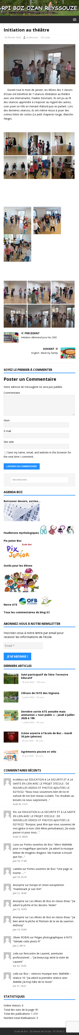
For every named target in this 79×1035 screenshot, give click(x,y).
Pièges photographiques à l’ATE (53, 937)
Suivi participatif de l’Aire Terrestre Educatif (44, 676)
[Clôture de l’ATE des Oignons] (11, 700)
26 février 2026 (13, 37)
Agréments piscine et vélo (38, 751)
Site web (9, 442)
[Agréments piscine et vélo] (11, 759)
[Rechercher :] (39, 480)
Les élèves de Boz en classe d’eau (49, 901)
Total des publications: (17, 1013)
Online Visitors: (13, 1005)
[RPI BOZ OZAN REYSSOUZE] (39, 13)
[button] (74, 19)
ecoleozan (32, 37)
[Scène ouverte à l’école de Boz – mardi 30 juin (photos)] (11, 740)
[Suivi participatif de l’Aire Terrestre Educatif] (11, 682)
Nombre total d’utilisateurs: (20, 1018)
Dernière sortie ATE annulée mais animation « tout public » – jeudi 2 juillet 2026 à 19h (48, 715)
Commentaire (12, 392)
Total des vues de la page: (19, 1009)
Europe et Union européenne (46, 885)
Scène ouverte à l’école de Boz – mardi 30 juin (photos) (46, 734)
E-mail (7, 431)
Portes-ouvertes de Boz (38, 844)
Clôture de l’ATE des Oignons (40, 693)
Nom (7, 420)
